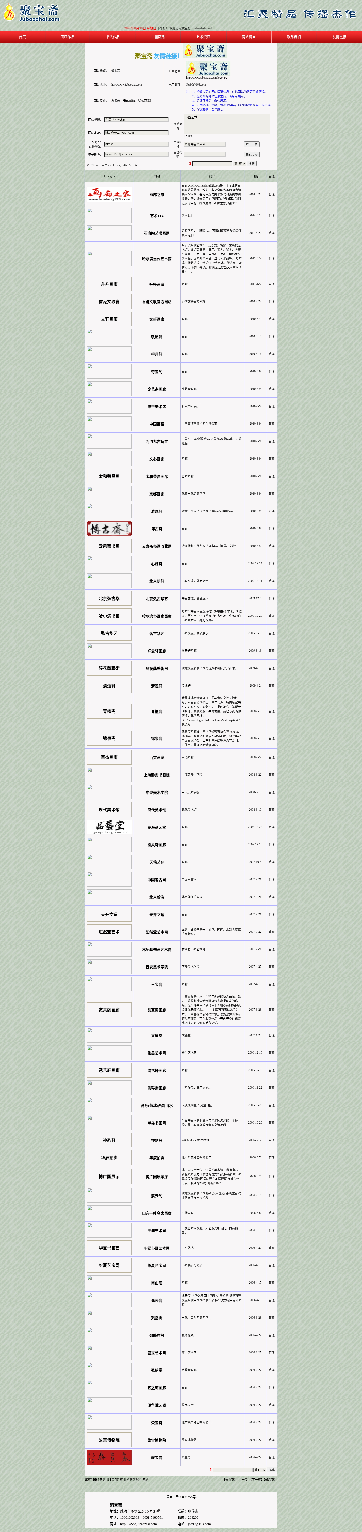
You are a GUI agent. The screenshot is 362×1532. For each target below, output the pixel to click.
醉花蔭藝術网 (157, 669)
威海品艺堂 (157, 827)
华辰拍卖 (109, 1158)
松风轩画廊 (157, 845)
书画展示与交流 (192, 1265)
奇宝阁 (156, 372)
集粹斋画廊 (157, 1088)
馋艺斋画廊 (157, 389)
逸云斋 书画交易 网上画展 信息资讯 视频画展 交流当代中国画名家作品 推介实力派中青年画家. (212, 1300)
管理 (272, 194)
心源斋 (156, 564)
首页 (104, 165)
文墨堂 (156, 1036)
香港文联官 (109, 302)
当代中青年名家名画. (195, 1318)
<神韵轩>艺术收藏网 (195, 1140)
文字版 (133, 165)
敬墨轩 (156, 337)
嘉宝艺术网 (157, 1353)
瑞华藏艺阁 (157, 1405)
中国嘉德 (156, 424)
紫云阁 (156, 1196)
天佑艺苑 (156, 862)
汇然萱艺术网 (157, 932)
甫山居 (156, 1283)
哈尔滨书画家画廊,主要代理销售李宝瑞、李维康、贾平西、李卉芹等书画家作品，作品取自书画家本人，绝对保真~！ (212, 616)
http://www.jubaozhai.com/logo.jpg (206, 77)
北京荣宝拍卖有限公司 (196, 1422)
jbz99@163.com (199, 1524)
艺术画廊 (188, 476)
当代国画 (188, 1213)
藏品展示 (188, 1405)
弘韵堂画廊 (189, 1370)
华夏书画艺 (109, 1248)
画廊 (185, 284)
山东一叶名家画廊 (157, 1213)
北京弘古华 (109, 598)
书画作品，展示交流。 (196, 1088)
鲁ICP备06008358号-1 (182, 1497)
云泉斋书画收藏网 (157, 546)
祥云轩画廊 (157, 651)
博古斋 (156, 529)
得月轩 (156, 354)
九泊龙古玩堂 (157, 442)
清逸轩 (156, 511)
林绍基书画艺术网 (157, 950)
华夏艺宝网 (109, 1265)
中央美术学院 (157, 793)
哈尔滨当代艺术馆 (157, 259)
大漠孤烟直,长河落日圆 (197, 1105)
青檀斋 (109, 711)
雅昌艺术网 (157, 1053)
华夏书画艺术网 (157, 1248)
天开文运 (109, 914)
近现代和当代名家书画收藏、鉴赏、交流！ (210, 546)
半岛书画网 (157, 1123)
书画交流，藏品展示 (195, 581)
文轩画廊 (109, 319)
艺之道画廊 (157, 1388)
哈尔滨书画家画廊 (157, 616)
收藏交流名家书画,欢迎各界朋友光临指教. (209, 668)
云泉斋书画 (109, 546)
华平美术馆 (157, 407)
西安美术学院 (157, 967)
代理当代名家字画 (193, 494)
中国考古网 (157, 880)
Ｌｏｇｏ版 (119, 165)
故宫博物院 (109, 1440)
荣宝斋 (156, 1423)
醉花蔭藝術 (109, 668)
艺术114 (157, 216)
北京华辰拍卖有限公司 (196, 1157)
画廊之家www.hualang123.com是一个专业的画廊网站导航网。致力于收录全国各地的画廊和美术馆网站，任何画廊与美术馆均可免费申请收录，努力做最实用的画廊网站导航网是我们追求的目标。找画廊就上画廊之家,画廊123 (211, 194)
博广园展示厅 (157, 1177)
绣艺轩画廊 (109, 1070)
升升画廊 (110, 284)
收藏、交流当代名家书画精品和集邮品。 (208, 511)
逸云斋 (156, 1301)
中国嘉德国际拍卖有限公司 (199, 424)
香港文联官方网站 (157, 302)
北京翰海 (156, 897)
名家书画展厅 (190, 406)
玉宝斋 (156, 985)
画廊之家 (156, 195)
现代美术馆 (109, 810)
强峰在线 (156, 1335)
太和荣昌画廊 (157, 477)
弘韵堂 (156, 1370)
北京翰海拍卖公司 (193, 897)
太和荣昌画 (109, 476)
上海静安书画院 (157, 775)
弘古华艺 (109, 633)
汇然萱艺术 (109, 932)
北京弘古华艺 (157, 599)
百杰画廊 (110, 757)
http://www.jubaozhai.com (138, 1524)
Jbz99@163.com (196, 84)
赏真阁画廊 (109, 1010)
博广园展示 (109, 1176)
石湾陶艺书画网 (157, 233)
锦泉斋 (109, 738)
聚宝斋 (156, 1458)
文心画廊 (156, 459)
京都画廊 (156, 494)
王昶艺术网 (157, 1231)
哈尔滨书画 (109, 616)
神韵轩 (109, 1140)
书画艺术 (188, 1248)
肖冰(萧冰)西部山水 (157, 1106)
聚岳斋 (156, 1318)
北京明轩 (156, 581)
